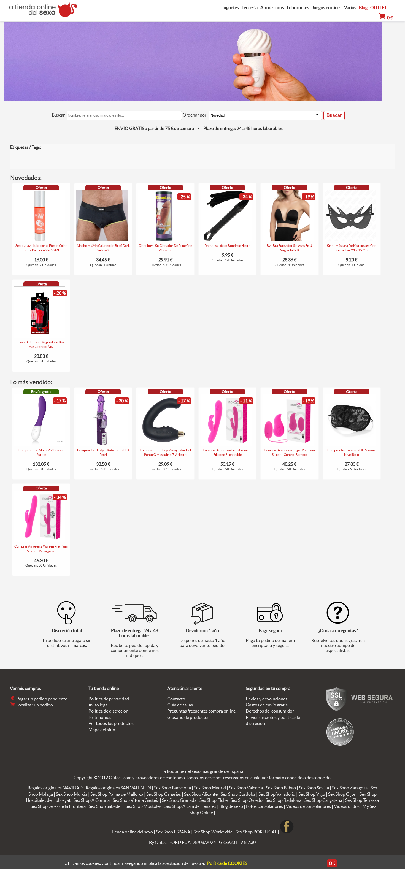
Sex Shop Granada (179, 800)
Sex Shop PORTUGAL (256, 831)
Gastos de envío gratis (267, 704)
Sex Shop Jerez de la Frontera (58, 806)
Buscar (58, 114)
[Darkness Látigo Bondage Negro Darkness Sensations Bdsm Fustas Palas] (226, 239)
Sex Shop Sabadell (106, 806)
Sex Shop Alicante (201, 794)
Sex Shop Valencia (246, 787)
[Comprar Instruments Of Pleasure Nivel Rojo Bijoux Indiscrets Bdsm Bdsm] (350, 444)
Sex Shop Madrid (210, 787)
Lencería (250, 8)
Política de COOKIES (227, 863)
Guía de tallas (180, 704)
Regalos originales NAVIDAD (55, 787)
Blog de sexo (231, 806)
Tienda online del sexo (132, 831)
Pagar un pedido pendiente (41, 698)
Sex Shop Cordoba (238, 794)
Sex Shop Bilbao (281, 787)
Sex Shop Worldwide (213, 831)
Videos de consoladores (308, 806)
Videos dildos (347, 806)
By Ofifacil (159, 842)
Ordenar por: (195, 114)
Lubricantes (298, 8)
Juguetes (230, 8)
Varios (350, 8)
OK (332, 863)
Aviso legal (98, 704)
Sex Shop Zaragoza (350, 787)
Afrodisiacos (272, 8)
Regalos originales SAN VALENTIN (118, 787)
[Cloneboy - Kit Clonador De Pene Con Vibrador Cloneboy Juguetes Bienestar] (164, 239)
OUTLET (378, 7)
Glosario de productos (188, 717)
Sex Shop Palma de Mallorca (116, 794)
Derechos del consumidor (270, 710)
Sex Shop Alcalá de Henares (190, 806)
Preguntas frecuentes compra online (201, 710)
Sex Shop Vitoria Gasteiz (136, 800)
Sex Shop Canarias (163, 794)
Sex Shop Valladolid (276, 794)
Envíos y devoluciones (266, 698)
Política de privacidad (108, 698)
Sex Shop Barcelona (172, 787)
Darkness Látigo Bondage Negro (227, 245)
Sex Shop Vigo (311, 794)
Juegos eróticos (326, 8)
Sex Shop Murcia (71, 794)
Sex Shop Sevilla (314, 787)
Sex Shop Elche (213, 800)
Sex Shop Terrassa (362, 800)
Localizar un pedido (34, 704)
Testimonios (99, 717)
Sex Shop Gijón (342, 794)
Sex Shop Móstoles (143, 806)
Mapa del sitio (101, 729)
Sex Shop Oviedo (247, 800)
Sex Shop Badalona (283, 800)
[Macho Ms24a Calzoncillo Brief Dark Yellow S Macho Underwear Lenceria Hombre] (102, 239)
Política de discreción (108, 710)
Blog (363, 7)
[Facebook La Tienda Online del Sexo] (287, 831)
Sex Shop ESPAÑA (173, 831)
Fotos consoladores (264, 806)
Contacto (176, 698)
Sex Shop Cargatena (323, 800)
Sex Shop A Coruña (92, 800)
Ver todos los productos (111, 723)
